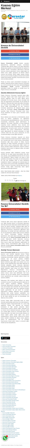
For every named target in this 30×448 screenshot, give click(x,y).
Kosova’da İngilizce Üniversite (8, 420)
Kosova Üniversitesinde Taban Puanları (11, 428)
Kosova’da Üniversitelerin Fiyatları (9, 391)
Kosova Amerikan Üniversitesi (8, 346)
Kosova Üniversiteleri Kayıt (8, 416)
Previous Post (15, 326)
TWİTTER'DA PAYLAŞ (15, 58)
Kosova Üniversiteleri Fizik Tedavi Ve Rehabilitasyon (13, 389)
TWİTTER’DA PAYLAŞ (15, 216)
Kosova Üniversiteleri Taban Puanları (10, 371)
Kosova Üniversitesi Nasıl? (8, 379)
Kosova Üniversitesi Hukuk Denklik (10, 436)
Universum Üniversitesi (7, 348)
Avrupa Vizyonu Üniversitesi (8, 351)
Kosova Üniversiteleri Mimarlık (9, 414)
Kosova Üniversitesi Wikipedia (9, 365)
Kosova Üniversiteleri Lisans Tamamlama (11, 380)
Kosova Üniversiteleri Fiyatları (8, 393)
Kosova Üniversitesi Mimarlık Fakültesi (10, 433)
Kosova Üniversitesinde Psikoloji (9, 429)
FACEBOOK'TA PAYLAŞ (14, 54)
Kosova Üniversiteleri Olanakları (9, 377)
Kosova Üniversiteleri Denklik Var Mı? (15, 204)
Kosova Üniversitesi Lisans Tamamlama (11, 434)
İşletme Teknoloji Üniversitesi (8, 349)
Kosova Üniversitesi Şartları (8, 373)
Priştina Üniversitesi (6, 345)
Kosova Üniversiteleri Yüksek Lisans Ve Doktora (12, 408)
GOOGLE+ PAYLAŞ (14, 51)
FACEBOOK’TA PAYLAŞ (14, 213)
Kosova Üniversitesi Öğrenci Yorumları (10, 376)
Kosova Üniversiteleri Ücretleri (9, 368)
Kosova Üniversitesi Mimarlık (8, 437)
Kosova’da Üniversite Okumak (9, 403)
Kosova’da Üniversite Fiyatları (8, 422)
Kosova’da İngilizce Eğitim (8, 425)
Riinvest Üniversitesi (6, 352)
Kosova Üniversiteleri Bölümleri (9, 405)
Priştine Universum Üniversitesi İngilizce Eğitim (12, 362)
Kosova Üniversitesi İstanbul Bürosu (10, 382)
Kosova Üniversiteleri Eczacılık (9, 396)
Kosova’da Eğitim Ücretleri (8, 426)
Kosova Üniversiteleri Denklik (8, 402)
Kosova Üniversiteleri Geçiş (8, 388)
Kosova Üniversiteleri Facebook (9, 394)
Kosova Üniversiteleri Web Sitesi (9, 366)
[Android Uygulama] (5, 338)
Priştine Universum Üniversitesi (9, 360)
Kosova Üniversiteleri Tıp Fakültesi (10, 369)
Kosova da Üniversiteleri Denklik (12, 46)
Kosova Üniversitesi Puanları (8, 431)
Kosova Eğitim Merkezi (10, 6)
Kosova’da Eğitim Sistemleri (8, 413)
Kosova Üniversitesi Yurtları (8, 363)
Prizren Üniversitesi (6, 354)
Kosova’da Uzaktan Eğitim (8, 423)
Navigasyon (7, 1)
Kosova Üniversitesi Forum (8, 406)
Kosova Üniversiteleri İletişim (8, 385)
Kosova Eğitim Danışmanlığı (8, 417)
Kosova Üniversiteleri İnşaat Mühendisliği (11, 383)
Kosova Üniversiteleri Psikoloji (8, 374)
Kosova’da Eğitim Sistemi (7, 419)
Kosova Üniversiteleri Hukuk (8, 386)
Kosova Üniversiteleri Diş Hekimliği (10, 397)
